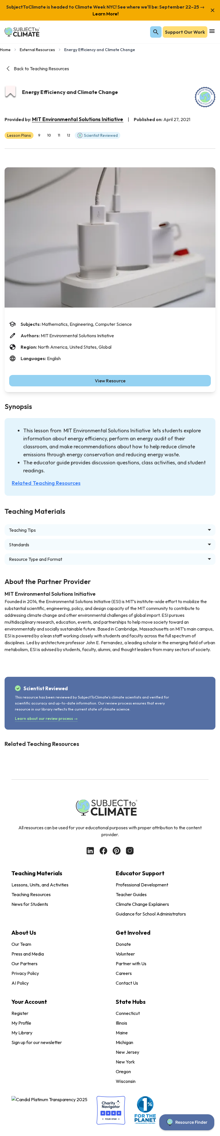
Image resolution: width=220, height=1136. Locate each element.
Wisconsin (125, 1081)
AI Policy (20, 983)
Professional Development (142, 885)
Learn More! (106, 14)
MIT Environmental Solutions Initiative (77, 119)
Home (5, 49)
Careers (124, 973)
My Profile (21, 1023)
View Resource (110, 381)
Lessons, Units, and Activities (39, 885)
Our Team (21, 944)
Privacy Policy (25, 973)
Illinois (121, 1023)
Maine (122, 1032)
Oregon (123, 1071)
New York (125, 1062)
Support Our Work (185, 32)
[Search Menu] (156, 32)
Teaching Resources (31, 894)
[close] (212, 10)
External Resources (37, 49)
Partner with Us (131, 963)
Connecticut (128, 1013)
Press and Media (27, 954)
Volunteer (125, 954)
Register (19, 1013)
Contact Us (127, 983)
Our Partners (24, 963)
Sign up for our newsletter (36, 1042)
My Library (21, 1032)
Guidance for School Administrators (151, 914)
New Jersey (127, 1052)
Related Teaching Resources (46, 483)
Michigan (124, 1042)
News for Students (29, 904)
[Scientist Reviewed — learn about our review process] (205, 97)
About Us (23, 932)
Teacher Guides (131, 894)
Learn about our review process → (46, 718)
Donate (123, 944)
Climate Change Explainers (142, 904)
